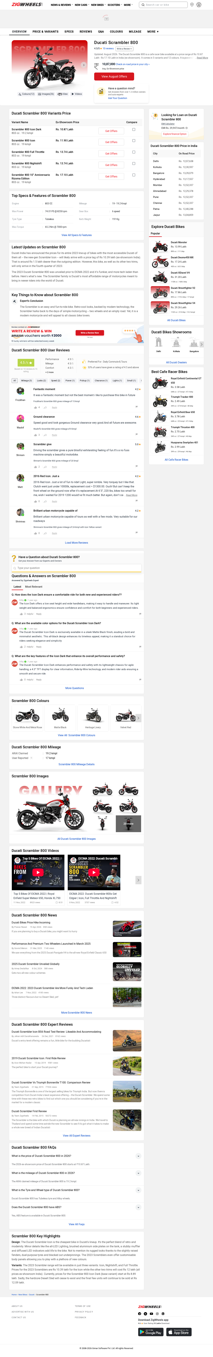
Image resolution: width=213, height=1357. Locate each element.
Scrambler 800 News (80, 1012)
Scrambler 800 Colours (81, 735)
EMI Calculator (168, 124)
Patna (156, 208)
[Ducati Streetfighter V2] (160, 292)
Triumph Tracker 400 (182, 397)
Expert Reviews (81, 1135)
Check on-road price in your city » (133, 64)
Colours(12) (28, 94)
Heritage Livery (93, 727)
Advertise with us (23, 1312)
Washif (20, 427)
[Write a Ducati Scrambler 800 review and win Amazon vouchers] (76, 333)
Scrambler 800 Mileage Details (77, 764)
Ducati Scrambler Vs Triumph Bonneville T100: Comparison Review (51, 1082)
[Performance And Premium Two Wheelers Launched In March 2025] (127, 949)
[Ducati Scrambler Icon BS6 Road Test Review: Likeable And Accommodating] (127, 1040)
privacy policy (84, 1312)
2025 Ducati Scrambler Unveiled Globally (36, 964)
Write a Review (123, 49)
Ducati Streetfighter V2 (183, 288)
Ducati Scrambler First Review (29, 1111)
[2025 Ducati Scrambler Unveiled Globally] (127, 971)
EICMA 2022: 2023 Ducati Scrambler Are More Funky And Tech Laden (52, 988)
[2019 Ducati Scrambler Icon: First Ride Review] (127, 1066)
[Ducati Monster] (160, 246)
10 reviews (108, 48)
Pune (156, 197)
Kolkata (157, 167)
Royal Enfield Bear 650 (183, 412)
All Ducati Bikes (176, 320)
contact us (19, 1317)
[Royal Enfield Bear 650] (160, 416)
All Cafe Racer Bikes (176, 459)
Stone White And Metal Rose (27, 727)
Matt (20, 487)
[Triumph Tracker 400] (160, 401)
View (65, 94)
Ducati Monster (179, 242)
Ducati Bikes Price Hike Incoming (31, 922)
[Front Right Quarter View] (128, 806)
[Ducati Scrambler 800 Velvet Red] (125, 715)
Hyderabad (159, 179)
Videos (78, 94)
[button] (143, 4)
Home (14, 1295)
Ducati (31, 1295)
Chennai (157, 203)
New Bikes (22, 1295)
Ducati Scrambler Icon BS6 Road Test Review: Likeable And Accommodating (56, 1031)
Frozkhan (20, 400)
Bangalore (158, 173)
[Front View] (102, 823)
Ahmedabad (159, 191)
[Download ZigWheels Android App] (151, 1332)
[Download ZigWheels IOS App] (179, 1332)
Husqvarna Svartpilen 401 (184, 442)
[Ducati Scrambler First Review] (127, 1120)
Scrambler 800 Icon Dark (26, 129)
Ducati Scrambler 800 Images (78, 838)
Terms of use (83, 1306)
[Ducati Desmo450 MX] (160, 261)
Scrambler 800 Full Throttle (28, 152)
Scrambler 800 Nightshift (27, 163)
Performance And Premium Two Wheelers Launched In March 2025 (51, 943)
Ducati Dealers (178, 362)
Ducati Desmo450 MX (182, 257)
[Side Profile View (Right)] (102, 788)
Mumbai (157, 185)
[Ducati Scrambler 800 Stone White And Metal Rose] (27, 715)
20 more (128, 823)
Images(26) (48, 94)
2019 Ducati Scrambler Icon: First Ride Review (39, 1058)
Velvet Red (125, 727)
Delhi (156, 161)
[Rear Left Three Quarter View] (102, 806)
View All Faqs (77, 1224)
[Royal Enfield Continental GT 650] (160, 382)
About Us (17, 1306)
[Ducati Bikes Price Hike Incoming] (127, 929)
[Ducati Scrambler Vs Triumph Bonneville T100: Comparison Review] (127, 1091)
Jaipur (156, 214)
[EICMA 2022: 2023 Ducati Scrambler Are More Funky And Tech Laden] (127, 997)
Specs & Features (81, 235)
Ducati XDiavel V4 (180, 272)
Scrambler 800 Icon (23, 140)
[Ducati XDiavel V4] (160, 277)
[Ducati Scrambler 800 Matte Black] (60, 715)
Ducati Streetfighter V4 (183, 303)
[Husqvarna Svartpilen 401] (160, 447)
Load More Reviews (76, 542)
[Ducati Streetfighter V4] (160, 307)
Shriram (20, 455)
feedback (81, 1317)
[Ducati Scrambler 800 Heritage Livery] (92, 715)
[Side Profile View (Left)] (128, 788)
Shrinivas (20, 521)
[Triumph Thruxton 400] (160, 431)
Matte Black (60, 727)
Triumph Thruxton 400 (183, 427)
